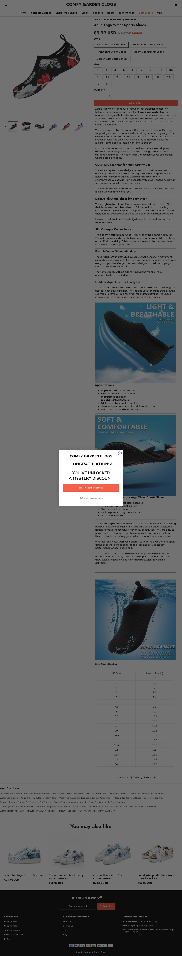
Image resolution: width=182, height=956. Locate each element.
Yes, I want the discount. (91, 487)
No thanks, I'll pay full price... (91, 498)
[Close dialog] (120, 453)
